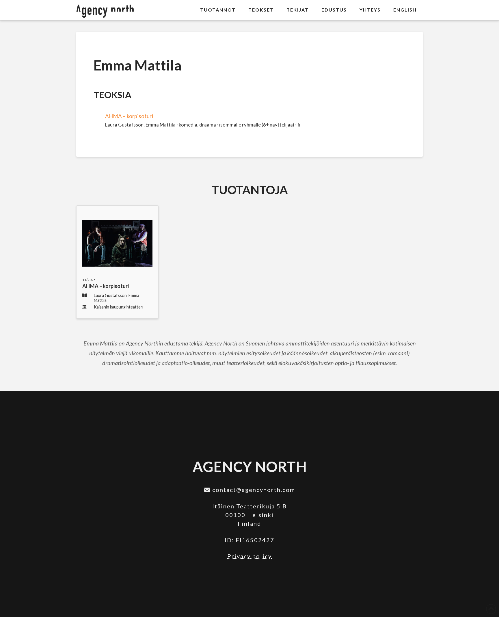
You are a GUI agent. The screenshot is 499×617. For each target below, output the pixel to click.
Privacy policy (249, 556)
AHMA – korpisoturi (129, 116)
